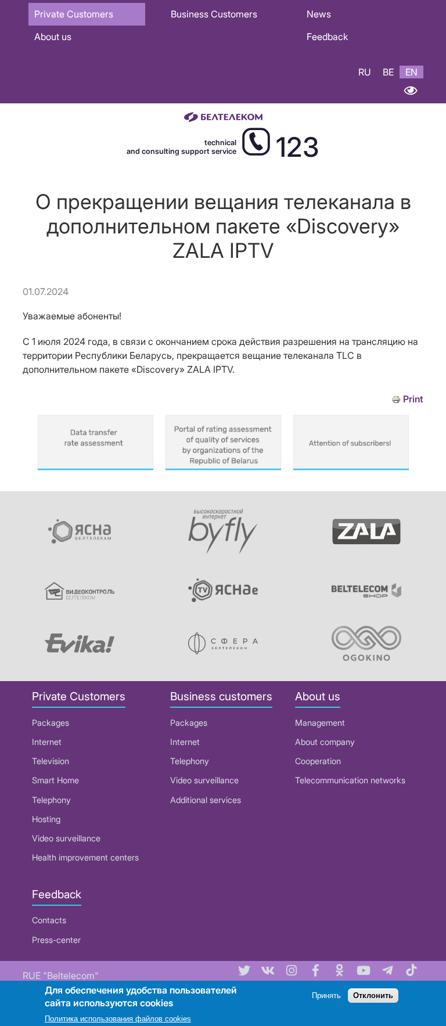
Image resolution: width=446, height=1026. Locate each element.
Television (50, 761)
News (319, 14)
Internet (47, 742)
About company (325, 742)
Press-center (56, 940)
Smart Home (55, 780)
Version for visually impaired (410, 90)
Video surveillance (66, 838)
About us (52, 36)
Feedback (327, 36)
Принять (326, 995)
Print (413, 399)
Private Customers (73, 14)
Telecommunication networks (350, 780)
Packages (50, 723)
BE (388, 72)
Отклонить (373, 995)
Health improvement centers (85, 857)
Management (320, 723)
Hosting (46, 819)
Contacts (49, 920)
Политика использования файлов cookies (118, 1018)
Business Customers (214, 14)
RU (364, 72)
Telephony (51, 800)
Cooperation (318, 761)
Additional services (205, 800)
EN (411, 72)
